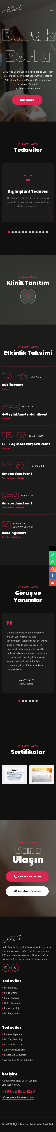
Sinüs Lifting (11, 993)
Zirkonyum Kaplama (15, 1050)
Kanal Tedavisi (11, 998)
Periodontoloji (11, 1008)
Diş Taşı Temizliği (13, 1040)
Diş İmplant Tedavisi (28, 191)
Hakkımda (27, 100)
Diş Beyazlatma (12, 1014)
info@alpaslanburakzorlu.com (18, 1097)
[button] (9, 232)
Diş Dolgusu (10, 988)
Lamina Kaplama (13, 1034)
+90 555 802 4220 (29, 876)
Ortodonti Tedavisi (14, 1045)
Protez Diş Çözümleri (15, 1055)
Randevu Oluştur (29, 891)
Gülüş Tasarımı (12, 1003)
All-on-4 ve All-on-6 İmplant (19, 1060)
